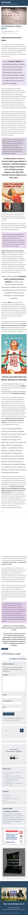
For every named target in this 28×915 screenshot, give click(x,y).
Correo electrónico (7, 701)
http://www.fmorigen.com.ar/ (14, 904)
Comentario (6, 674)
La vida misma (7, 795)
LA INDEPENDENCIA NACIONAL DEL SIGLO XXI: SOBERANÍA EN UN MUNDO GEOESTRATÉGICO (14, 779)
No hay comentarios (13, 33)
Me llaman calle (7, 797)
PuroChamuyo (6, 2)
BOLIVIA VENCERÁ (8, 785)
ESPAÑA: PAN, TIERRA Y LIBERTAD (12, 776)
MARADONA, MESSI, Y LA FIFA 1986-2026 (13, 783)
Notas (5, 800)
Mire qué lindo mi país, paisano (11, 798)
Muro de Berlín (4, 648)
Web (4, 707)
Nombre (5, 694)
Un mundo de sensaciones (7, 31)
